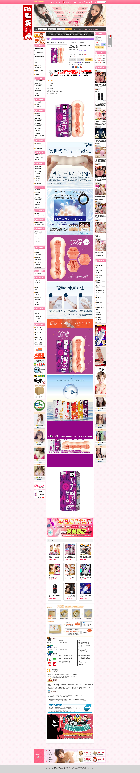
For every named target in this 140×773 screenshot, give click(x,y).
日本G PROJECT (99, 265)
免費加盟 (73, 2)
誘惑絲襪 (36, 294)
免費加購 (57, 8)
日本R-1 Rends (99, 282)
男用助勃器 (37, 133)
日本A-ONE (98, 277)
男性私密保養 (37, 262)
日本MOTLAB (99, 300)
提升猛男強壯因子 (38, 148)
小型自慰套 (37, 115)
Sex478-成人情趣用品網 (39, 2)
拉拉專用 (36, 207)
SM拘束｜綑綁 (38, 233)
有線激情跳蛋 (37, 102)
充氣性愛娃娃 (37, 125)
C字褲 (36, 285)
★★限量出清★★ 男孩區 (39, 49)
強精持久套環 (37, 143)
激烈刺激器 (37, 189)
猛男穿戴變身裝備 (38, 222)
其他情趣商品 (37, 267)
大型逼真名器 (37, 120)
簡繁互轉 (81, 2)
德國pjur (97, 312)
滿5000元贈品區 (38, 339)
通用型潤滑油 (37, 166)
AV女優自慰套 (37, 123)
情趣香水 (36, 250)
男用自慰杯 (37, 113)
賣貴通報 (83, 688)
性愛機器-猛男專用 (39, 154)
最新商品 (59, 12)
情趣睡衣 (36, 292)
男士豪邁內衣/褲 (38, 316)
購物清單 (109, 35)
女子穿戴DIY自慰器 (39, 224)
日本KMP (97, 295)
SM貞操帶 (37, 238)
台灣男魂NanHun (99, 322)
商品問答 (73, 59)
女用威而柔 (37, 93)
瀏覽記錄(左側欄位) (110, 45)
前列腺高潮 (37, 204)
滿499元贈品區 (38, 329)
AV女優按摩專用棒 (38, 213)
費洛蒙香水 (37, 252)
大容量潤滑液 (37, 183)
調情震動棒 (37, 88)
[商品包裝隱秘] (39, 392)
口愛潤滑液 (37, 173)
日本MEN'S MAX (82, 50)
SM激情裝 (37, 241)
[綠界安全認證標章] (39, 406)
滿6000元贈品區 (38, 342)
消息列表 (49, 755)
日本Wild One (98, 285)
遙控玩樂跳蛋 (37, 107)
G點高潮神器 (37, 85)
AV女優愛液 (37, 176)
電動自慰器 (37, 130)
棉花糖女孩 (37, 282)
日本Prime (98, 297)
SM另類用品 (37, 243)
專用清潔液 (37, 257)
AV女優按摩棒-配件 (39, 216)
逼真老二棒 (37, 83)
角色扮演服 (37, 299)
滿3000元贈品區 (38, 334)
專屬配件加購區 (38, 63)
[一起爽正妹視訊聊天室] (39, 446)
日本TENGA (98, 270)
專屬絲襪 (36, 313)
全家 (60, 655)
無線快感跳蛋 (37, 104)
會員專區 (49, 761)
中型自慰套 (37, 118)
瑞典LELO (98, 314)
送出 (98, 47)
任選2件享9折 (37, 65)
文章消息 (78, 16)
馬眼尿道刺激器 (38, 199)
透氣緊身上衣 (37, 321)
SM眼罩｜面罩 (38, 231)
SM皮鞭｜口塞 (38, 236)
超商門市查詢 (80, 664)
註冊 (102, 47)
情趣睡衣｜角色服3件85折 (39, 71)
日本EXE (97, 280)
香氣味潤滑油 (37, 171)
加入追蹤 (80, 59)
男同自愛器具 (37, 197)
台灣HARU (98, 319)
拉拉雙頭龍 (37, 202)
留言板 (77, 19)
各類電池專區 (37, 273)
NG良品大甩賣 (38, 60)
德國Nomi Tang (99, 309)
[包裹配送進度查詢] (39, 353)
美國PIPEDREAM (99, 307)
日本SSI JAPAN (99, 287)
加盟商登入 (50, 759)
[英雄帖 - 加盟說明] (39, 381)
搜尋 (69, 29)
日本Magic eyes (99, 272)
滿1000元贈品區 (38, 327)
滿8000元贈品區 (38, 344)
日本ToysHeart (99, 267)
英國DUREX (98, 302)
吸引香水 (36, 194)
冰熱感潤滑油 (37, 168)
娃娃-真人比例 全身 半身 (39, 136)
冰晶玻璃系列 (37, 264)
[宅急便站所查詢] (39, 376)
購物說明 (66, 2)
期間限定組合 (37, 68)
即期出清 (36, 74)
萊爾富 (60, 658)
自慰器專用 (37, 178)
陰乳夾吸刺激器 (38, 90)
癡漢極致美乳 (37, 128)
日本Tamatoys (98, 275)
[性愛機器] (100, 357)
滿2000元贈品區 (38, 332)
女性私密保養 (37, 259)
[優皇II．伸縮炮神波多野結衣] (100, 336)
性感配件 (36, 302)
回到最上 (110, 41)
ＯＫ (60, 657)
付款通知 (80, 12)
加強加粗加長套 (38, 146)
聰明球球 (36, 95)
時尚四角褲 (37, 318)
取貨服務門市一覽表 (69, 662)
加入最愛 (88, 2)
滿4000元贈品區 (38, 337)
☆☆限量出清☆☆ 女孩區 (39, 53)
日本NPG (97, 263)
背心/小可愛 (37, 280)
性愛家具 (36, 159)
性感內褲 (36, 304)
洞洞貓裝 (36, 290)
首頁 (53, 2)
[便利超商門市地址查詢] (39, 363)
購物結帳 (59, 2)
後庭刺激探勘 (37, 254)
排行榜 (61, 16)
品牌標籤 (63, 19)
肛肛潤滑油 (37, 192)
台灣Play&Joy (98, 317)
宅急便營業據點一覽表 (82, 651)
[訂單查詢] (39, 370)
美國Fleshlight (98, 305)
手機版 (94, 2)
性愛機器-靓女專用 (39, 157)
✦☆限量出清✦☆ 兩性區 (39, 57)
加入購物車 (88, 59)
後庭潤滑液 (37, 181)
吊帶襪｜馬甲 (37, 297)
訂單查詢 (83, 8)
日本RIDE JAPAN (99, 290)
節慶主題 (36, 287)
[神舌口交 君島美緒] (100, 381)
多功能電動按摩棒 (38, 80)
